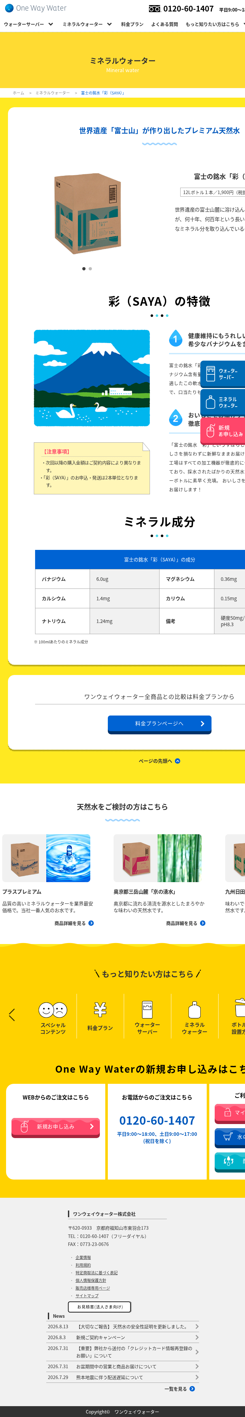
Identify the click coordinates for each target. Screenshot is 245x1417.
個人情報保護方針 (91, 1280)
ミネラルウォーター (83, 24)
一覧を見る (176, 1388)
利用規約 (83, 1265)
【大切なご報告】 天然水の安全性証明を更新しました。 (118, 1326)
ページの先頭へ (155, 760)
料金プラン (132, 24)
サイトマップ (87, 1296)
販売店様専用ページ (93, 1288)
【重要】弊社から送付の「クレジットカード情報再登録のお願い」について (120, 1352)
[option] (87, 211)
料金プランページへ (159, 723)
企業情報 (83, 1257)
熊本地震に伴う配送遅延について (95, 1377)
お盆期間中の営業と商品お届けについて (102, 1366)
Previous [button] (12, 1011)
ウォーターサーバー (24, 24)
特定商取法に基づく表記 (97, 1273)
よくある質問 (164, 24)
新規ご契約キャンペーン (86, 1337)
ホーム (18, 92)
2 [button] (90, 269)
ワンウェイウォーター (137, 1411)
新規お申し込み (56, 1126)
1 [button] (84, 269)
